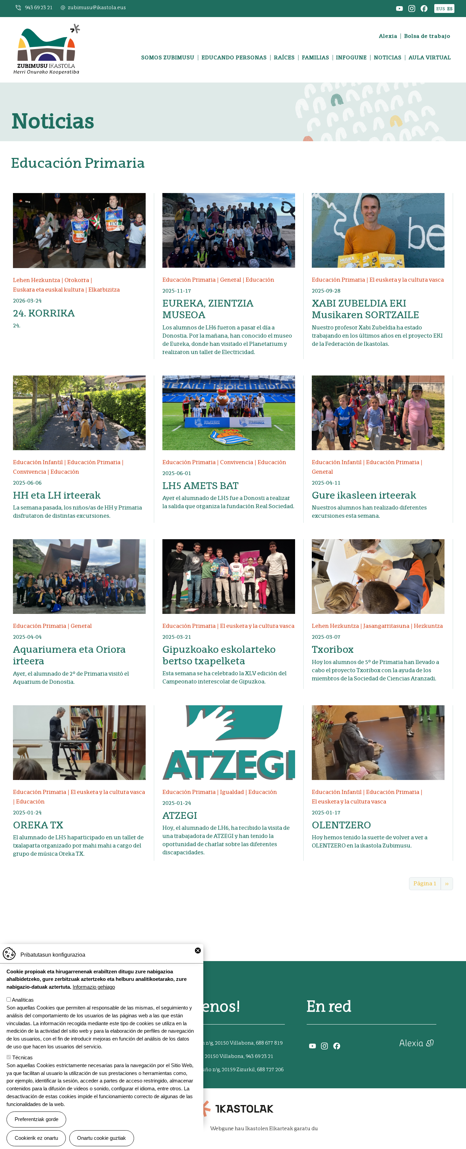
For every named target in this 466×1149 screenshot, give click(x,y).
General (230, 280)
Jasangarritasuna (386, 626)
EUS (440, 8)
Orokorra (76, 280)
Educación (260, 280)
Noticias (388, 57)
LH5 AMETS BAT (200, 485)
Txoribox (333, 649)
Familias (315, 57)
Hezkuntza (428, 626)
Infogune (351, 57)
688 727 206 (270, 1069)
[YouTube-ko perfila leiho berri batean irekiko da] (399, 8)
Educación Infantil (38, 462)
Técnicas (22, 1057)
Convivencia (29, 472)
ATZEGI (179, 815)
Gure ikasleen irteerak (364, 495)
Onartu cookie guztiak (101, 1138)
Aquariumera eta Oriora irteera (69, 655)
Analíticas (23, 1000)
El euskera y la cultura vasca (406, 280)
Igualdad (232, 792)
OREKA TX (38, 825)
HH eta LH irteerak (57, 495)
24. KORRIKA (44, 313)
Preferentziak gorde (36, 1119)
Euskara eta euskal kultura (48, 289)
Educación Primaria (189, 280)
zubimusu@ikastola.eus (97, 7)
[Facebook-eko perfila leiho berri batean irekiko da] (424, 8)
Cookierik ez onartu (36, 1138)
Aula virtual (430, 57)
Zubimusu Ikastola (46, 25)
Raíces (284, 57)
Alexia (388, 36)
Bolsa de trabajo (427, 36)
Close (198, 950)
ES (449, 8)
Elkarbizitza (104, 289)
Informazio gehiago (94, 987)
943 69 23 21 (39, 7)
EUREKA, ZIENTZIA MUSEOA (207, 309)
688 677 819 (269, 1043)
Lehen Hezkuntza (36, 280)
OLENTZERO (341, 825)
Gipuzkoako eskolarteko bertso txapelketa (219, 655)
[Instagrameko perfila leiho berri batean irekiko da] (411, 8)
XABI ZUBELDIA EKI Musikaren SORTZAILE (365, 309)
